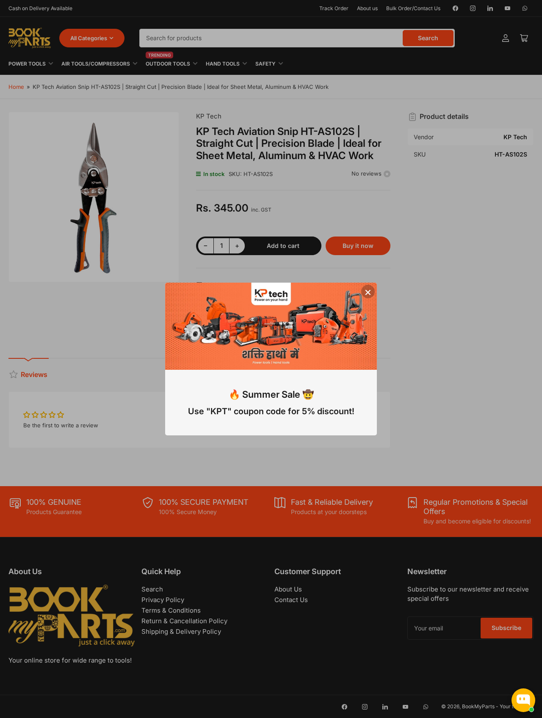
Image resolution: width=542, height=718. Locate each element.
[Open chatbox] (523, 700)
